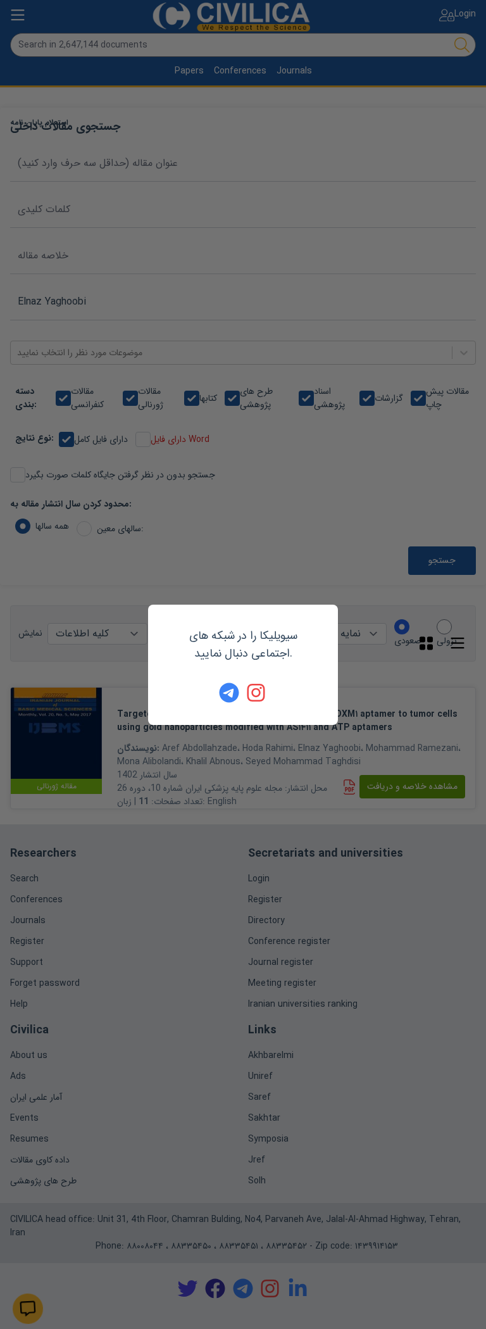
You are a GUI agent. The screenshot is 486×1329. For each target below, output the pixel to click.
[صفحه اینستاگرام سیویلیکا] (257, 693)
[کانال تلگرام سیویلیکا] (229, 693)
